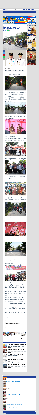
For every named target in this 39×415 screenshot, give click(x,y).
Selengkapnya (9, 347)
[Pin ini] (6, 30)
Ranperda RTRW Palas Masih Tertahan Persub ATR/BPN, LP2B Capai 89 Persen (14, 384)
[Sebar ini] (3, 30)
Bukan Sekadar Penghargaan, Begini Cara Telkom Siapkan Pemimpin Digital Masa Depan (11, 336)
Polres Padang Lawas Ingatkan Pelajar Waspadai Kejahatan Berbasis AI (14, 404)
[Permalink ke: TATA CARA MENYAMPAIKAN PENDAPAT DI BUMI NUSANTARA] (17, 333)
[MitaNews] (4, 10)
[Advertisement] (18, 4)
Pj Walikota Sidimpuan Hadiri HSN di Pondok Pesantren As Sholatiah (22, 326)
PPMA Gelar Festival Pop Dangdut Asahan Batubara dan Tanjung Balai (14, 394)
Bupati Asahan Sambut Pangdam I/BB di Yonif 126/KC (12, 407)
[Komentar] (9, 30)
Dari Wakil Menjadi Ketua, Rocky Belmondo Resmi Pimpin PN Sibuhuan (14, 391)
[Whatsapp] (8, 30)
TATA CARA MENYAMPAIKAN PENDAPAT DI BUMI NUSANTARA (17, 354)
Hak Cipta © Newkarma (5, 413)
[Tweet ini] (5, 30)
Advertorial (5, 29)
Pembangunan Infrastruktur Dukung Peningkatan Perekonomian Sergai (13, 323)
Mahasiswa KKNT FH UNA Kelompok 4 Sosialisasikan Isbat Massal (13, 381)
